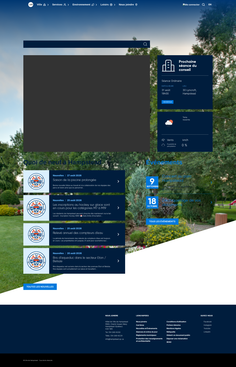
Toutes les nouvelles (40, 286)
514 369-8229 (116, 336)
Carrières (140, 325)
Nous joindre (111, 316)
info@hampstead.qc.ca (114, 339)
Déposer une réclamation (177, 339)
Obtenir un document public (178, 335)
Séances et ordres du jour (147, 332)
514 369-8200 (114, 332)
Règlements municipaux (146, 335)
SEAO (169, 342)
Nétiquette (171, 332)
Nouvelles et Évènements (146, 328)
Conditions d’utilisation (176, 322)
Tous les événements (162, 221)
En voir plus (167, 102)
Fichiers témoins (174, 325)
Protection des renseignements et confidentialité (149, 340)
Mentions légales (174, 328)
